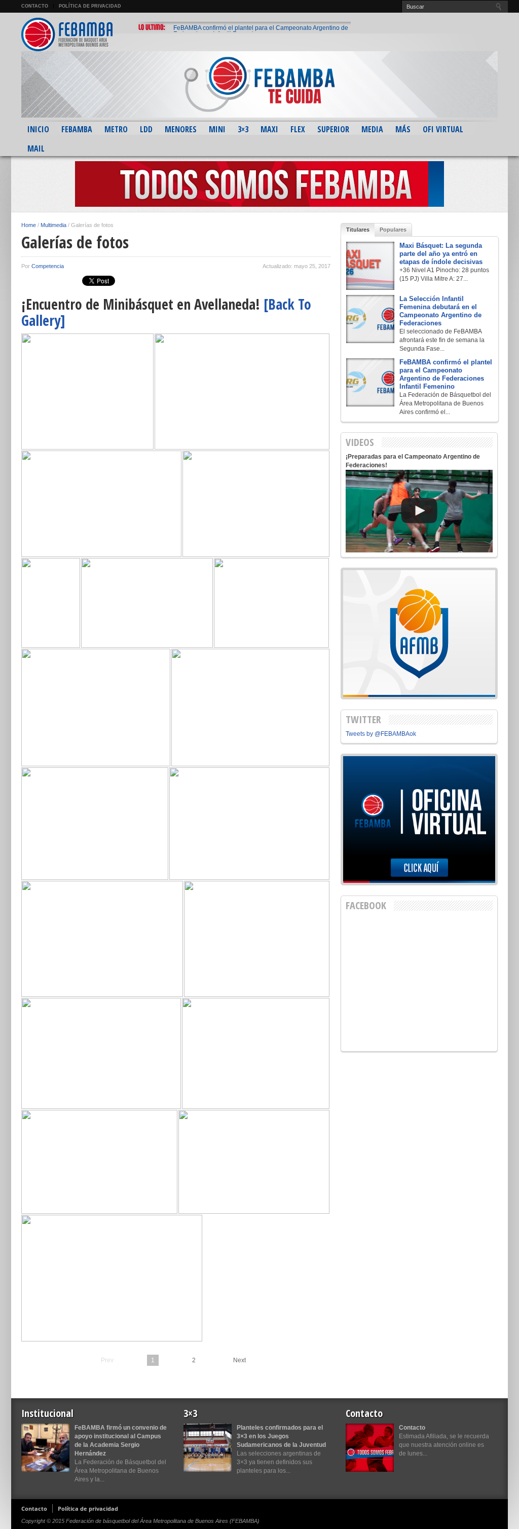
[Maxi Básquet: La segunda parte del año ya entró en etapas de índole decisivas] (370, 266)
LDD (146, 129)
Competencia (47, 266)
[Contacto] (370, 1448)
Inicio (38, 129)
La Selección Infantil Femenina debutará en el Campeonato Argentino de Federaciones (440, 311)
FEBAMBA (76, 129)
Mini (217, 129)
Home (28, 225)
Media (372, 129)
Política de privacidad (90, 6)
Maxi (269, 129)
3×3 (243, 129)
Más (403, 129)
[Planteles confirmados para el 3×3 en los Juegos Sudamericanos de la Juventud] (207, 1448)
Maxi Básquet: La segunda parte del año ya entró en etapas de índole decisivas (441, 254)
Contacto (34, 6)
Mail (36, 148)
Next (239, 1360)
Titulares (357, 230)
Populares (393, 230)
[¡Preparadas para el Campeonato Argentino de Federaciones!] (419, 511)
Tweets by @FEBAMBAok (381, 733)
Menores (181, 129)
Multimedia (53, 225)
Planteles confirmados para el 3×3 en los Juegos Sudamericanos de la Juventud (281, 1436)
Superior (333, 129)
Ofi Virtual (443, 129)
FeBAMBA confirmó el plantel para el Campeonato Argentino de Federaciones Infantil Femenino (260, 31)
